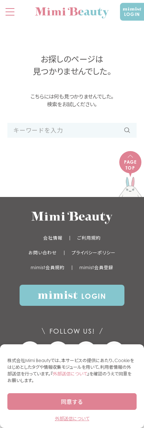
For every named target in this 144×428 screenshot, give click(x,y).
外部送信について (70, 374)
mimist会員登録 (96, 267)
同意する (72, 401)
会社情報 (52, 238)
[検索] (127, 130)
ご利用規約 (89, 238)
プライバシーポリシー (94, 252)
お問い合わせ (42, 252)
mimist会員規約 (48, 267)
